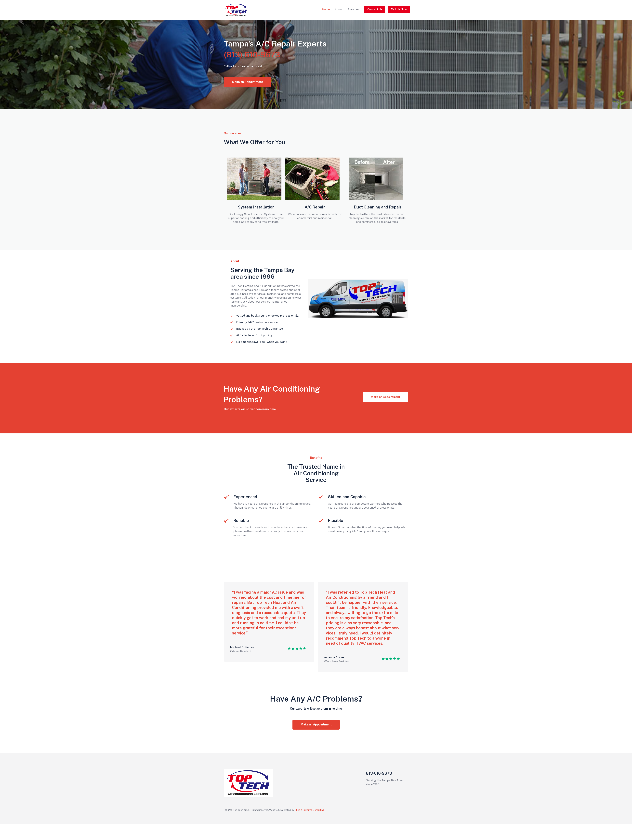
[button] (374, 9)
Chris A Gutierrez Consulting (310, 810)
